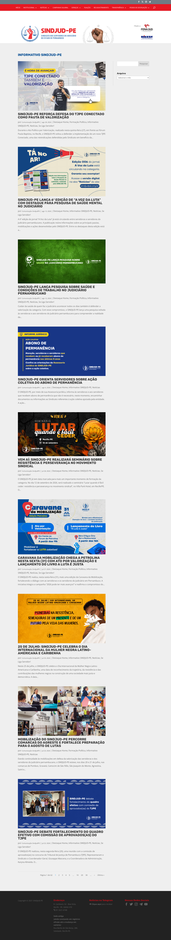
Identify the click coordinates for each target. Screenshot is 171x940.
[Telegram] (150, 2)
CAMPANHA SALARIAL (60, 8)
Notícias (34, 125)
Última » (100, 875)
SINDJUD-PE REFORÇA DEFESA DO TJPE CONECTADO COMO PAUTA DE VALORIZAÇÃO (61, 115)
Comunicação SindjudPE (31, 122)
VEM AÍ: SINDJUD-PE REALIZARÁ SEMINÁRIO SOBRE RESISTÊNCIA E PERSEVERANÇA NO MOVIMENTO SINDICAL (60, 463)
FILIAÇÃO (87, 8)
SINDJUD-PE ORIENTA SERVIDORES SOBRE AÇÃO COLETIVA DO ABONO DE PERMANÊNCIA (57, 381)
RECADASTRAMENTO (101, 8)
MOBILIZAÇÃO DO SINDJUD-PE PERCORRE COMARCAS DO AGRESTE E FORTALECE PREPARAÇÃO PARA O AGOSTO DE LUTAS (61, 742)
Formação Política (78, 122)
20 (82, 875)
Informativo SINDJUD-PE (81, 211)
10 (77, 875)
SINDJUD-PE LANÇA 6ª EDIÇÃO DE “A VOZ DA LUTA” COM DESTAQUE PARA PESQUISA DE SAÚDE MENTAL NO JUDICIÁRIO (60, 203)
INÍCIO (18, 8)
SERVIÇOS (74, 8)
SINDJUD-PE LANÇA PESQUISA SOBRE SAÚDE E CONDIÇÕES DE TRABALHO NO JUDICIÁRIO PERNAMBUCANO (56, 290)
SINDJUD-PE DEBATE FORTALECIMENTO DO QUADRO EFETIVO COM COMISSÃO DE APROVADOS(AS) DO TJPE (60, 835)
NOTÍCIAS (43, 8)
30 (87, 875)
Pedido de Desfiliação (138, 8)
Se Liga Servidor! (46, 125)
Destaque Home (61, 122)
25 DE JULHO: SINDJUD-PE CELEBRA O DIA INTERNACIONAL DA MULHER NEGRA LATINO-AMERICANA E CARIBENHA (54, 650)
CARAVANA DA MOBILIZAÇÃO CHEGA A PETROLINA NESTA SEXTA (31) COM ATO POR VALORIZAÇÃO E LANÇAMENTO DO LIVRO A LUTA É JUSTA (59, 561)
